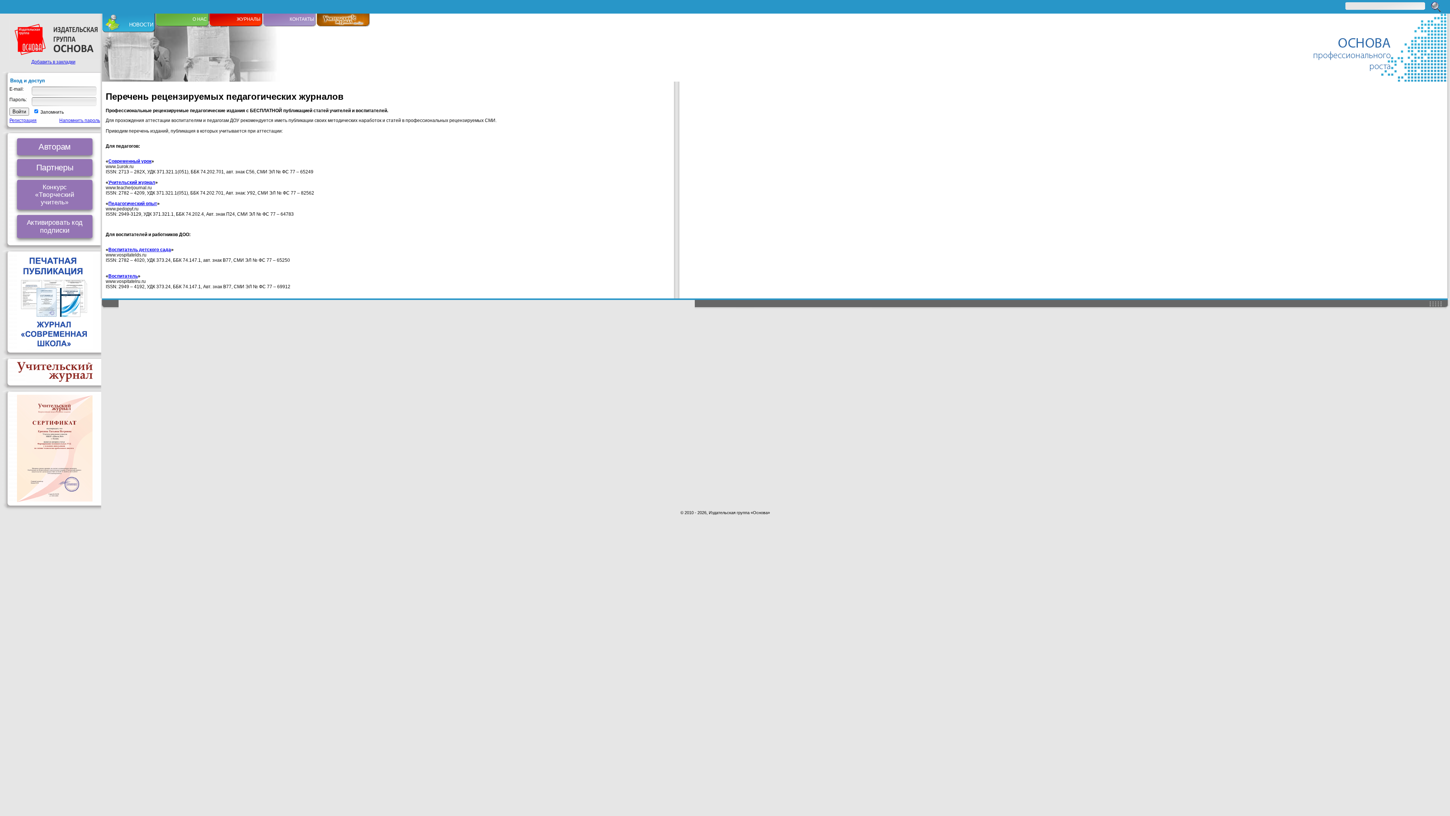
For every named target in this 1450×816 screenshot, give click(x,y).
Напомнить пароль (79, 120)
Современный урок (129, 161)
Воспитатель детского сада (139, 249)
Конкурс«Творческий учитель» (54, 195)
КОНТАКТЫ (302, 19)
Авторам (55, 146)
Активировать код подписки (55, 226)
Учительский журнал (131, 182)
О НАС (200, 19)
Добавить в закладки (53, 62)
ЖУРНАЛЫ (249, 19)
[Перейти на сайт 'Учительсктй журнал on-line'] (343, 25)
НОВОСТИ (141, 25)
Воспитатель (123, 276)
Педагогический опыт (132, 203)
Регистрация (23, 120)
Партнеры (54, 167)
